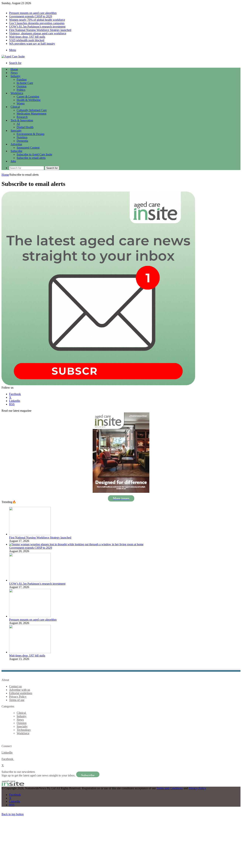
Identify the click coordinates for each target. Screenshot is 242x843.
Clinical (15, 106)
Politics (21, 89)
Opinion (21, 86)
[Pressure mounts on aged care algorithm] (30, 616)
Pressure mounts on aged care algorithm (33, 13)
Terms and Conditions (170, 788)
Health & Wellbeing (28, 100)
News (14, 72)
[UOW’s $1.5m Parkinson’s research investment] (30, 580)
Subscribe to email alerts (31, 157)
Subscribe (16, 151)
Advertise (16, 144)
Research (22, 117)
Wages (21, 103)
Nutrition (22, 137)
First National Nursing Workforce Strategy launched (40, 30)
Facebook (8, 759)
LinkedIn (7, 752)
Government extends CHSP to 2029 (30, 16)
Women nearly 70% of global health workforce (37, 19)
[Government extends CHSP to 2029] (76, 544)
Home (5, 174)
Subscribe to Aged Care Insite (34, 154)
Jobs (13, 161)
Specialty (16, 130)
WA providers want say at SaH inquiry (32, 43)
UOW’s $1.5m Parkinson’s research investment (37, 26)
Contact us (15, 686)
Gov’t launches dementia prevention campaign (36, 23)
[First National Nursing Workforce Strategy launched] (30, 534)
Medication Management (31, 113)
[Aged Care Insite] (13, 56)
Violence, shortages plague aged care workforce (37, 33)
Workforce (17, 93)
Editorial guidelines (20, 693)
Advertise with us (19, 689)
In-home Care (25, 83)
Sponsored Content (28, 147)
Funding (22, 79)
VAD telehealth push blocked (26, 40)
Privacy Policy (17, 696)
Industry (15, 76)
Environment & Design (30, 134)
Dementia (22, 140)
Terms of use (16, 700)
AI (18, 123)
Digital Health (25, 127)
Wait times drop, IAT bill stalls (27, 36)
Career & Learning (28, 96)
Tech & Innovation (22, 120)
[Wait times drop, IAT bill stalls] (30, 652)
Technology (24, 729)
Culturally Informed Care (32, 110)
